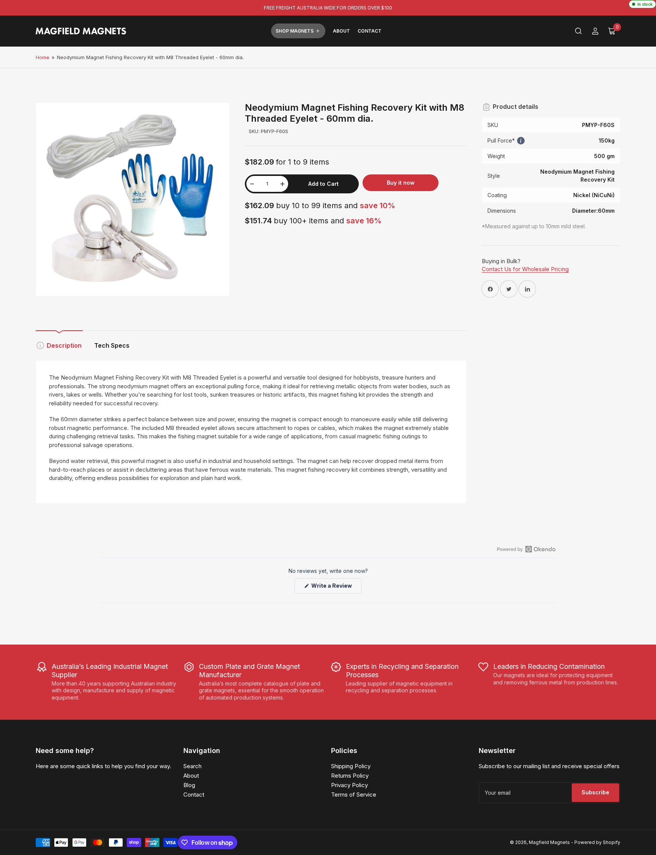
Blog (189, 785)
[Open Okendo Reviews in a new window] (526, 549)
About (341, 31)
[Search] (578, 31)
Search (192, 766)
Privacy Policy (349, 785)
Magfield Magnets (549, 842)
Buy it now (401, 182)
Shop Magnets (295, 31)
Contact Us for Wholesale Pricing (525, 269)
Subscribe (595, 792)
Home (42, 57)
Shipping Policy (351, 766)
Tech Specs (111, 345)
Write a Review (333, 587)
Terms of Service (353, 794)
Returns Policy (350, 775)
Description (64, 345)
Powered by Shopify (597, 842)
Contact (370, 31)
